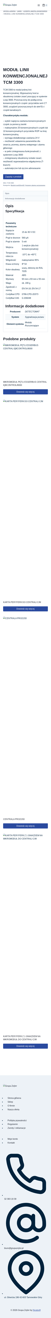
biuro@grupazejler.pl (14, 1248)
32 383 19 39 (10, 1199)
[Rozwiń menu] (38, 5)
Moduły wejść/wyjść (17, 185)
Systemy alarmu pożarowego (35, 185)
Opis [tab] (7, 193)
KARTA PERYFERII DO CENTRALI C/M (22, 602)
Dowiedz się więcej (25, 392)
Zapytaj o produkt (13, 177)
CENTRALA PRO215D (14, 819)
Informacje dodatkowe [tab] (15, 198)
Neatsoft (37, 1310)
